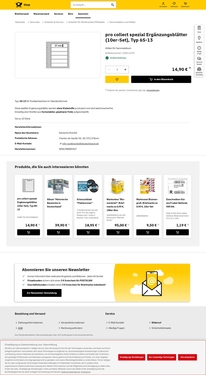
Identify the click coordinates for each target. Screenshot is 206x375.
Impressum (85, 372)
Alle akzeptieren (188, 357)
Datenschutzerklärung (70, 372)
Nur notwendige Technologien (162, 357)
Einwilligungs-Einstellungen (132, 357)
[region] (103, 357)
